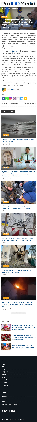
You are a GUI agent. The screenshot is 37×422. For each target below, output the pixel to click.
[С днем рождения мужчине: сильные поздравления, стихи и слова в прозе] (6, 337)
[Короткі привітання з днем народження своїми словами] (6, 346)
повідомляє (13, 51)
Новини (4, 16)
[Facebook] (3, 98)
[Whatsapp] (7, 98)
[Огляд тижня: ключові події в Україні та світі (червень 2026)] (18, 126)
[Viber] (14, 98)
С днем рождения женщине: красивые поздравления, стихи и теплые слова (23, 328)
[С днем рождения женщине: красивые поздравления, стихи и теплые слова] (6, 327)
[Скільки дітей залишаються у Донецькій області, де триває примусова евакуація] (18, 192)
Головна (3, 8)
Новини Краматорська (13, 8)
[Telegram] (21, 98)
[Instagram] (10, 98)
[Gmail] (18, 98)
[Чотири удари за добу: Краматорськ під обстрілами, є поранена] (18, 256)
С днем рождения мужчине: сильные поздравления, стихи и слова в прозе (24, 337)
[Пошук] (34, 3)
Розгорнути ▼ (29, 103)
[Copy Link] (25, 98)
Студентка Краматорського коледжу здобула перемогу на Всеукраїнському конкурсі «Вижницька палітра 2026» (18, 174)
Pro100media (11, 89)
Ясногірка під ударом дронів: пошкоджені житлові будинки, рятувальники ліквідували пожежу (17, 304)
